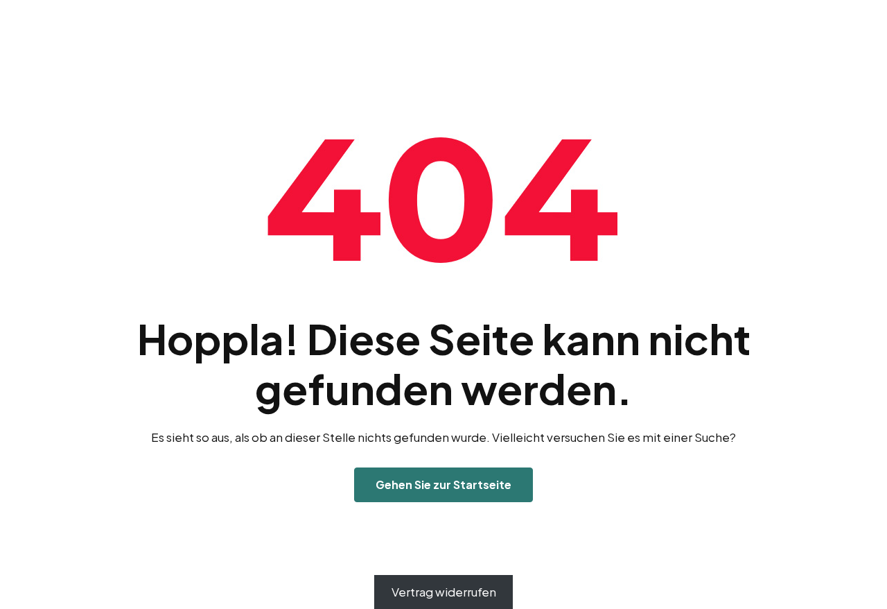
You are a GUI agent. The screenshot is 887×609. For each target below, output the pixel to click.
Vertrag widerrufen (444, 591)
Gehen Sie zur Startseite (443, 484)
